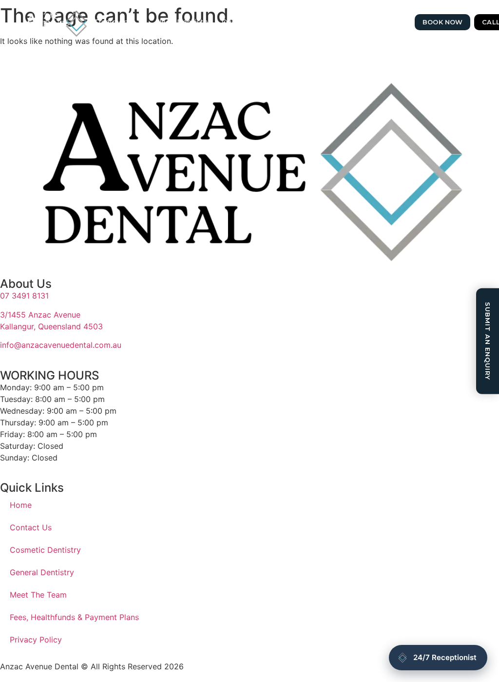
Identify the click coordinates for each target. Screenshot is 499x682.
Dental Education (375, 22)
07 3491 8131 (24, 296)
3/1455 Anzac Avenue (40, 315)
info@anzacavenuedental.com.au (60, 345)
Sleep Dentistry (182, 22)
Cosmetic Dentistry (45, 550)
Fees (325, 22)
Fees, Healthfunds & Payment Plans (74, 617)
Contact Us (286, 22)
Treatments (114, 22)
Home (21, 505)
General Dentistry (42, 572)
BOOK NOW (442, 22)
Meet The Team (38, 595)
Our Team (239, 22)
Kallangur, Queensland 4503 (51, 326)
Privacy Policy (36, 639)
